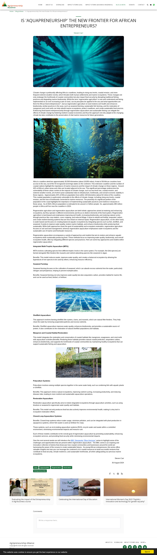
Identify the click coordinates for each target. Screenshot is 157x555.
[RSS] (122, 473)
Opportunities (44, 467)
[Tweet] (114, 473)
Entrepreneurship (40, 471)
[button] (147, 4)
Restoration (67, 467)
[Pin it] (118, 473)
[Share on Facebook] (110, 473)
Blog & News (19, 11)
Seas (35, 467)
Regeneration (56, 467)
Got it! (147, 551)
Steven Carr (78, 33)
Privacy (12, 548)
